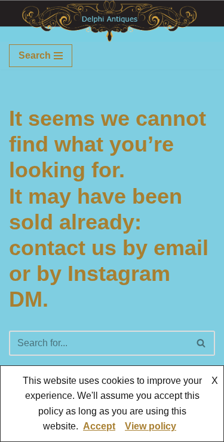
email (181, 247)
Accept (99, 426)
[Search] (201, 343)
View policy (150, 426)
